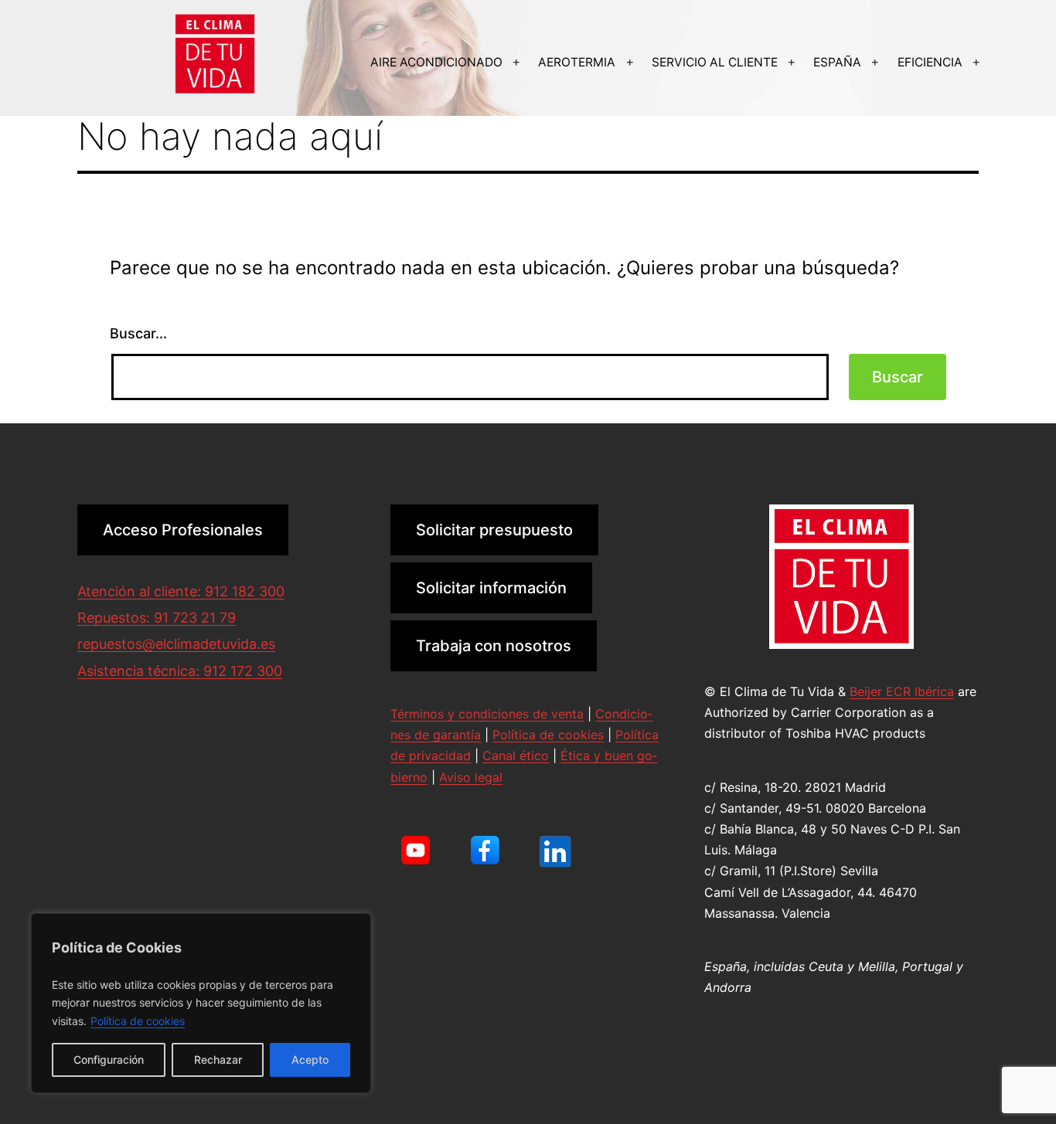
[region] (201, 1003)
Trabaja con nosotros (493, 646)
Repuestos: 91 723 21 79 (156, 618)
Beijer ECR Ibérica (902, 691)
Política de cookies (137, 1020)
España (837, 62)
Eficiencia (930, 62)
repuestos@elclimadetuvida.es (176, 644)
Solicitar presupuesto (494, 530)
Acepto (310, 1059)
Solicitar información (491, 588)
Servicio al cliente (715, 62)
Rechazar (218, 1059)
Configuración (108, 1059)
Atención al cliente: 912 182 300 (180, 591)
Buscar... (138, 333)
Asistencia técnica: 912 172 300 (179, 671)
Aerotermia (576, 62)
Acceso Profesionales (183, 530)
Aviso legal (470, 777)
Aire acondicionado (436, 62)
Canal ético (515, 755)
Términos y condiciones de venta (487, 714)
